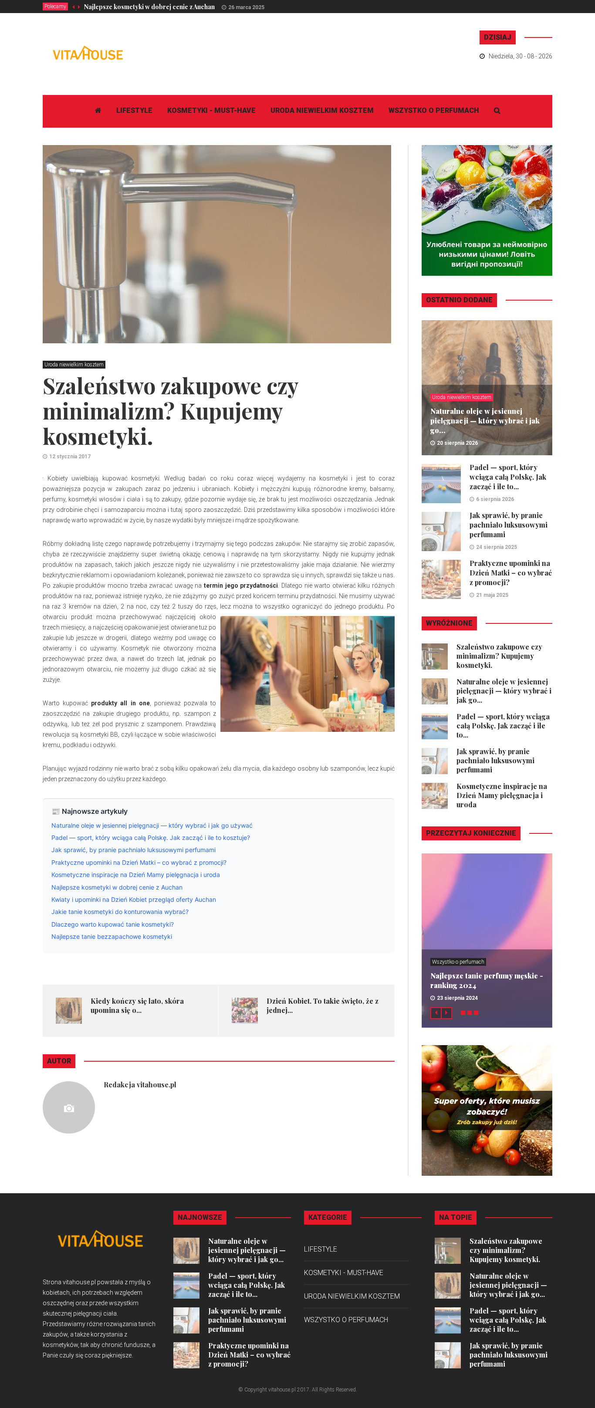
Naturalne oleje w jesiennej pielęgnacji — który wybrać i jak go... (485, 420)
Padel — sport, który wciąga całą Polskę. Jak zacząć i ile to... (508, 477)
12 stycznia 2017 (70, 457)
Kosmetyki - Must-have (211, 110)
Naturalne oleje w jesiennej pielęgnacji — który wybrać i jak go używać (152, 825)
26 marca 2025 (246, 7)
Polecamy (55, 6)
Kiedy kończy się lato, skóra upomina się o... (137, 1005)
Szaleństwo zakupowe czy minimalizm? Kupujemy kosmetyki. (499, 656)
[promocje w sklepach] (487, 1110)
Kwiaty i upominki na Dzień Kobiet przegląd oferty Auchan (133, 899)
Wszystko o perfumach (434, 110)
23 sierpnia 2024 (457, 998)
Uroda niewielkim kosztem (322, 110)
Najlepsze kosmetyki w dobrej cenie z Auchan (149, 7)
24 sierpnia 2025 (496, 547)
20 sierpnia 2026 (457, 443)
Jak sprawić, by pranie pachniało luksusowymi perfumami (133, 849)
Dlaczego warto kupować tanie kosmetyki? (112, 924)
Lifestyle (134, 110)
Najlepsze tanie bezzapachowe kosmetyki (111, 936)
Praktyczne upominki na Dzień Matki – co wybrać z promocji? (139, 862)
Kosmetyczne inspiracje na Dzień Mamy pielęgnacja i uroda (135, 874)
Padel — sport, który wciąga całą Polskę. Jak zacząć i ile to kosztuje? (150, 837)
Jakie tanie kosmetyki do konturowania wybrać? (120, 911)
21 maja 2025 (492, 595)
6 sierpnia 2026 (495, 499)
